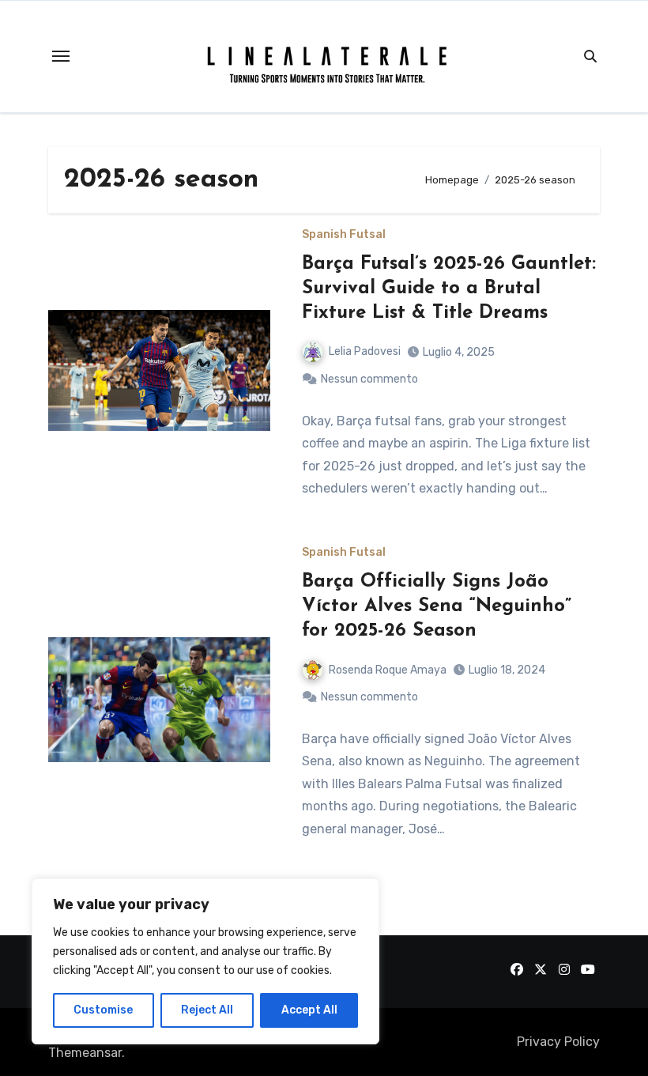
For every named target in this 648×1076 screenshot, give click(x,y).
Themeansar (85, 1052)
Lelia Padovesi (365, 351)
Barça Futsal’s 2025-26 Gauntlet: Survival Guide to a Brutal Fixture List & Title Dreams (449, 289)
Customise (103, 1010)
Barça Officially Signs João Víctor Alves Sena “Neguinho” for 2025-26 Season (436, 606)
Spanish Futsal (344, 234)
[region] (205, 961)
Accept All (309, 1010)
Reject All (207, 1010)
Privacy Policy (558, 1041)
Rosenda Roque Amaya (387, 670)
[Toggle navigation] (60, 56)
